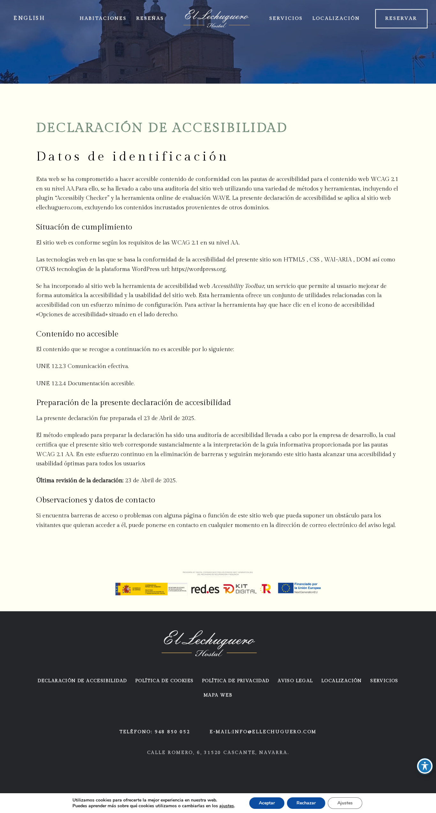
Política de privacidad (235, 680)
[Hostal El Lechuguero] (209, 643)
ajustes (226, 806)
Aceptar (267, 803)
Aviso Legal (295, 680)
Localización (341, 680)
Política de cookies (164, 680)
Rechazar (306, 803)
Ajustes (345, 803)
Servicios (384, 680)
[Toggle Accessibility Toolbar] (424, 766)
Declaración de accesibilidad (82, 680)
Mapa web (218, 695)
